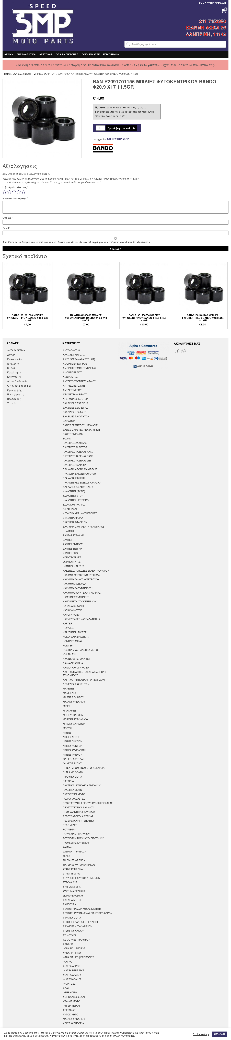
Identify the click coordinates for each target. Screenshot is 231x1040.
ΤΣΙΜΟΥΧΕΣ (69, 935)
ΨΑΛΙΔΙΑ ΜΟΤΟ (71, 1001)
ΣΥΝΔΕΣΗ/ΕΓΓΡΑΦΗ (212, 3)
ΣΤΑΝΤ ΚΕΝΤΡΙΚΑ (73, 869)
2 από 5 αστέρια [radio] (9, 192)
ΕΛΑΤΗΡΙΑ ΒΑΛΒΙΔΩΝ (75, 522)
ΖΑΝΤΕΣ (67, 539)
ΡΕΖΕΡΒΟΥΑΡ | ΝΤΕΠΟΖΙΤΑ (78, 820)
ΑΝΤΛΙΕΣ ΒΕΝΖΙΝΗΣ (74, 385)
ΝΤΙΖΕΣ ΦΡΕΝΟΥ (72, 754)
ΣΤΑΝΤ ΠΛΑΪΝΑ (71, 873)
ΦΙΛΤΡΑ (67, 961)
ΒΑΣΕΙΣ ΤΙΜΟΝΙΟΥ (73, 434)
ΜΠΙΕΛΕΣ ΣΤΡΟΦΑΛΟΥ (75, 719)
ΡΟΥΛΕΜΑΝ (69, 829)
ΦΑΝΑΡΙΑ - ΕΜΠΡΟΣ (74, 948)
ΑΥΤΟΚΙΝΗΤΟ (70, 1014)
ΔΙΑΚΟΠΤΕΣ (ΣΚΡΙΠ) (74, 491)
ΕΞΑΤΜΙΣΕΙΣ (70, 531)
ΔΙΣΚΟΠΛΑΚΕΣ (71, 509)
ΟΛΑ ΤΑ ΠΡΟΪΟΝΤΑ (67, 54)
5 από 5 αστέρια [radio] (23, 192)
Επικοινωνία (14, 359)
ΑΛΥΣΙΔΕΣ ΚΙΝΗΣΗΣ (74, 354)
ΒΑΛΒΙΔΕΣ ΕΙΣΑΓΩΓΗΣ (75, 403)
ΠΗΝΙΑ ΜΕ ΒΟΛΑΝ (73, 772)
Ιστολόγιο (13, 363)
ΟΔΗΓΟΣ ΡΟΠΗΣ (72, 763)
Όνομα (8, 217)
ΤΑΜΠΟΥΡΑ (69, 904)
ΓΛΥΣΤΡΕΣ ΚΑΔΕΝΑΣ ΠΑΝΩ (78, 456)
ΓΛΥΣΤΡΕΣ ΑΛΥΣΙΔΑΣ (75, 443)
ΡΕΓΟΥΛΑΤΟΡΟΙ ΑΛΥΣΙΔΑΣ (78, 816)
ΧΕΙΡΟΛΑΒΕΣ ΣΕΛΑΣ (74, 996)
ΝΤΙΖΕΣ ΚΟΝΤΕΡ (72, 745)
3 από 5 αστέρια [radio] (14, 192)
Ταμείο (11, 403)
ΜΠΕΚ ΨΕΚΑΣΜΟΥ (73, 715)
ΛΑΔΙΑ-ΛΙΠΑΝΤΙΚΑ (73, 663)
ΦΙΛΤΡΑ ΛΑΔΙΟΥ (72, 974)
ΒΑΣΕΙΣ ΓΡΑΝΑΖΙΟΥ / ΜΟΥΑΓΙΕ (80, 425)
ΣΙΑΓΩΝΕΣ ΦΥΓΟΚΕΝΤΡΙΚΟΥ (79, 864)
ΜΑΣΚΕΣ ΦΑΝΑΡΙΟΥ (74, 701)
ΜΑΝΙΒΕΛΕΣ (69, 693)
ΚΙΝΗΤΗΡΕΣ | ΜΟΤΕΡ (75, 632)
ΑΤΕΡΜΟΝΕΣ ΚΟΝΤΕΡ (75, 398)
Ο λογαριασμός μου (19, 385)
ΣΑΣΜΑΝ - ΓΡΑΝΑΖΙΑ (74, 851)
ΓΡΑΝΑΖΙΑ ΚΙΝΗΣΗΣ (74, 478)
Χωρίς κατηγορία (73, 1023)
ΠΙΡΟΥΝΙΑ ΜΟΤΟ (72, 776)
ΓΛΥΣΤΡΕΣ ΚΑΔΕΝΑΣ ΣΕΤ (77, 460)
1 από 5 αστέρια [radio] (5, 192)
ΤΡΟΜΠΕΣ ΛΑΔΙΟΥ (73, 930)
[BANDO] (103, 148)
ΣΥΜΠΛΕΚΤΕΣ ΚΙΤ (73, 886)
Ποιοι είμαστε (15, 394)
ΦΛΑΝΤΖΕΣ (69, 983)
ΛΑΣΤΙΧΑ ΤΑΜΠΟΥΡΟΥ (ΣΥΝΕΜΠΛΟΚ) (84, 679)
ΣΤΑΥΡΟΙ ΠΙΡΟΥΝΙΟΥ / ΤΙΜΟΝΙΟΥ (81, 878)
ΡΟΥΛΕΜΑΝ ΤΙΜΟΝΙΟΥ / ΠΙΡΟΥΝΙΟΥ (83, 838)
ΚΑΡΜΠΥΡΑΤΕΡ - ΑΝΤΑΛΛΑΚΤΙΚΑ (81, 619)
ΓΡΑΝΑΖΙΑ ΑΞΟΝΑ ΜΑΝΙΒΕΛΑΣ (80, 469)
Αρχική (11, 354)
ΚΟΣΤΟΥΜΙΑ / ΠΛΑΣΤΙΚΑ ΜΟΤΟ (80, 650)
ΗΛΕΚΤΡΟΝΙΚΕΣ (72, 557)
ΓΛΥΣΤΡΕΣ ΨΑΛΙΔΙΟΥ (75, 465)
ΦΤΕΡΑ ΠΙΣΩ (70, 992)
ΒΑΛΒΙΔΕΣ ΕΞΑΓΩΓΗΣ (75, 407)
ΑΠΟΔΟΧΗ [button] (219, 1034)
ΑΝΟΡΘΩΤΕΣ (70, 376)
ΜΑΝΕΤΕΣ (68, 688)
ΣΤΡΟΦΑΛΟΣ (70, 882)
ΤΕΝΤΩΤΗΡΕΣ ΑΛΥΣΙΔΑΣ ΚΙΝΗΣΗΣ (82, 908)
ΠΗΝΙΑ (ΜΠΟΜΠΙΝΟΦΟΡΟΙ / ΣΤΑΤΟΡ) (84, 767)
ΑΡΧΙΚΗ (8, 54)
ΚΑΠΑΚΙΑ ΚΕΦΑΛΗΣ (73, 605)
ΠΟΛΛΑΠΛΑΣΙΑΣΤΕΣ (74, 798)
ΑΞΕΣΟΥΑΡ (45, 54)
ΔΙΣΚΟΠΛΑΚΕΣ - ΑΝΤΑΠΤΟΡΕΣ (80, 513)
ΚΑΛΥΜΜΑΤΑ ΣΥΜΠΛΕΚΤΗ (78, 588)
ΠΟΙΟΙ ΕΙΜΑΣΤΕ (91, 54)
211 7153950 (212, 21)
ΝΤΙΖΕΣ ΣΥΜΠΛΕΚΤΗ (74, 750)
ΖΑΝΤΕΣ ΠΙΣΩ (70, 553)
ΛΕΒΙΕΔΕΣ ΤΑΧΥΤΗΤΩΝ (76, 684)
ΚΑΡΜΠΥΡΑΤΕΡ (71, 614)
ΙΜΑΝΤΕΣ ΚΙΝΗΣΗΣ (73, 566)
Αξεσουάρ (69, 1010)
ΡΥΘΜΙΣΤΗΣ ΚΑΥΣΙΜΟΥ (76, 842)
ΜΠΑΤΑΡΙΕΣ (69, 710)
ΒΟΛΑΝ (67, 438)
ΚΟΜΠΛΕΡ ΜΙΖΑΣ (72, 641)
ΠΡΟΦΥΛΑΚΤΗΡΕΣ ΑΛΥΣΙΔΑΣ (79, 812)
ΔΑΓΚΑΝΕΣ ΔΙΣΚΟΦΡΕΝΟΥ (78, 487)
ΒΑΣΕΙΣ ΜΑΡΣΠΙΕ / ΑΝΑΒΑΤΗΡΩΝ (81, 429)
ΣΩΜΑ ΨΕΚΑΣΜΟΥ (73, 895)
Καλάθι (11, 368)
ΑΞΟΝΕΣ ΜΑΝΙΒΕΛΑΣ (75, 394)
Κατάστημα (14, 372)
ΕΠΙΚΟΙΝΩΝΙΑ (111, 54)
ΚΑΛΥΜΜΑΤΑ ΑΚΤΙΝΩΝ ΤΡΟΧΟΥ (81, 579)
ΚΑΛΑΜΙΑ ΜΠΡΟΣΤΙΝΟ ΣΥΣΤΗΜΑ (81, 575)
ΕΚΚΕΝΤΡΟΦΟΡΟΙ (73, 517)
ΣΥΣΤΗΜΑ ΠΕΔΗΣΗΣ (74, 891)
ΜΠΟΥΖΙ (67, 728)
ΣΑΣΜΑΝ (67, 847)
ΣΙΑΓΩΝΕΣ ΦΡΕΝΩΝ (74, 860)
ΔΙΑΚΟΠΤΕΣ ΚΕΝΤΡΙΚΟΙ (76, 500)
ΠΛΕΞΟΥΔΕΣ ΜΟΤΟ (74, 794)
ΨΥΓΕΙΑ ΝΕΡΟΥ (71, 1005)
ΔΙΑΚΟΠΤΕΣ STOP (73, 495)
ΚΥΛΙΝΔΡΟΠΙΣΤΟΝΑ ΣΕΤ (76, 658)
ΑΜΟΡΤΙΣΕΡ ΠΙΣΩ (73, 372)
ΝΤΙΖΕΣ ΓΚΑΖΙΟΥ (72, 741)
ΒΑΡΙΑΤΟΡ (69, 421)
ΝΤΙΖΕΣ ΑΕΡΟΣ (71, 737)
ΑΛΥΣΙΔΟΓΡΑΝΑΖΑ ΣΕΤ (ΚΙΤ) (79, 359)
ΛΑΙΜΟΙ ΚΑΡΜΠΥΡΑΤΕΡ (76, 667)
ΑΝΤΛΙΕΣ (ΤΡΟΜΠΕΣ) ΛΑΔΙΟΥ (79, 381)
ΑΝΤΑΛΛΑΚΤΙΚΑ (26, 54)
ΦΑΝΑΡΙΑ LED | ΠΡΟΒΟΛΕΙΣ (78, 957)
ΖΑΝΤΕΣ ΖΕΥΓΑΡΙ (73, 548)
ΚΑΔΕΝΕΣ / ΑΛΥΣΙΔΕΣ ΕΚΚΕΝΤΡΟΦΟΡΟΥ (86, 570)
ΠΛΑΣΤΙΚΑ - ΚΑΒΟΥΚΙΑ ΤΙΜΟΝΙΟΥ (81, 785)
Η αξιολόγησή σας (15, 198)
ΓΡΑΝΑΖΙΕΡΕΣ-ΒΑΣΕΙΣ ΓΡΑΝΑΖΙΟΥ (82, 482)
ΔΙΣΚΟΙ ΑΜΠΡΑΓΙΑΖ (74, 504)
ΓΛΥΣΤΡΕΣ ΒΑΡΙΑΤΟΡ (75, 447)
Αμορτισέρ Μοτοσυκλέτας (79, 368)
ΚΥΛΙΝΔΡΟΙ (69, 654)
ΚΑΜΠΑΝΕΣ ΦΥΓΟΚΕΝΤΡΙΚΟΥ (79, 601)
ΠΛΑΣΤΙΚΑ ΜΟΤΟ (72, 789)
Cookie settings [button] (201, 1034)
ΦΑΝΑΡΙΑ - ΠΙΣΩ (72, 952)
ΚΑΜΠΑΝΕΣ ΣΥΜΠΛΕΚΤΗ (76, 597)
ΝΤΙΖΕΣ (67, 732)
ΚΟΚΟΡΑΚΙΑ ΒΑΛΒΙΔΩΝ (76, 636)
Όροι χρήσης (14, 390)
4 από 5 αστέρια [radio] (19, 192)
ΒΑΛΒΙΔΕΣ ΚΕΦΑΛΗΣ (74, 412)
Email (6, 228)
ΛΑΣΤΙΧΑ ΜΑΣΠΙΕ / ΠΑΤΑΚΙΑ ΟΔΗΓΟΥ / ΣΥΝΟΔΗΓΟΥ (84, 673)
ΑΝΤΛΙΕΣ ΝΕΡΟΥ (72, 390)
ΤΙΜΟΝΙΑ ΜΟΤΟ (72, 917)
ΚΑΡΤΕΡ (67, 623)
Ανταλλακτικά (22, 73)
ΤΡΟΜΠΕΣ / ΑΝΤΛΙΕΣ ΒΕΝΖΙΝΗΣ (80, 922)
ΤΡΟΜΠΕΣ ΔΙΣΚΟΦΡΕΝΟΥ (77, 926)
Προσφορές (14, 398)
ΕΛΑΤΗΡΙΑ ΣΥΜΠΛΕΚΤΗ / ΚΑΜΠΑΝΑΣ (83, 526)
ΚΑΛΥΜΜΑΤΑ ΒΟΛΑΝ (74, 583)
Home (7, 73)
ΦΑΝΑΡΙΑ (68, 944)
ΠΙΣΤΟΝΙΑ (68, 781)
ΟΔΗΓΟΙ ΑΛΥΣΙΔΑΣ (73, 759)
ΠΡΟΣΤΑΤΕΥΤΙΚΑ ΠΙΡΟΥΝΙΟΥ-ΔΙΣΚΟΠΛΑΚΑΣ (87, 803)
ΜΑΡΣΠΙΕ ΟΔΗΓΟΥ (73, 697)
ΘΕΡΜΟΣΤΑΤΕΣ (71, 561)
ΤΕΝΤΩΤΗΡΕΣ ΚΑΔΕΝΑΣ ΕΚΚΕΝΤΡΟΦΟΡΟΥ (87, 913)
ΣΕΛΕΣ (66, 856)
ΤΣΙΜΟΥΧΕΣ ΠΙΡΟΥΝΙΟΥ (76, 939)
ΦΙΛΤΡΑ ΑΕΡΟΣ (71, 966)
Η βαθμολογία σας (15, 187)
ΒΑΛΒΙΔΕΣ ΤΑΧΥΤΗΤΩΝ (76, 416)
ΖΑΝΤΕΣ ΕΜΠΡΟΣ (73, 544)
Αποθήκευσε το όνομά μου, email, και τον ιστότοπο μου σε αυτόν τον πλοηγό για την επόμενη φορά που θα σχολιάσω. (77, 242)
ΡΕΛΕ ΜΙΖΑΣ (70, 825)
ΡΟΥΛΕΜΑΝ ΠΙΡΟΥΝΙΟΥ (76, 834)
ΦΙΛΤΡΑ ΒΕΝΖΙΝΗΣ (73, 970)
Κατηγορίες (14, 376)
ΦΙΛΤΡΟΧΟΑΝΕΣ (72, 979)
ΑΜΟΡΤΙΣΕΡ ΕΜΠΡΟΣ (75, 363)
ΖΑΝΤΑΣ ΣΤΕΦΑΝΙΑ (73, 535)
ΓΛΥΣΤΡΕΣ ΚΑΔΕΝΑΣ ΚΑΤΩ (78, 451)
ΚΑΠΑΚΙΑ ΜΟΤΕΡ (72, 610)
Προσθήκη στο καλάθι (121, 128)
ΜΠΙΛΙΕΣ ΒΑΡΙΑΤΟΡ (44, 73)
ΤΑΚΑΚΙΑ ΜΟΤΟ (72, 900)
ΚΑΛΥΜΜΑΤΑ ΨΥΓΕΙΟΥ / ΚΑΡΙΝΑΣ (81, 592)
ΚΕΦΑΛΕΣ (68, 628)
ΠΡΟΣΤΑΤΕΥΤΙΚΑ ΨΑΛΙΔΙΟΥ (78, 807)
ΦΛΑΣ (66, 988)
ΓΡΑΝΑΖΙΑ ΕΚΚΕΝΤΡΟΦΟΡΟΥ (79, 473)
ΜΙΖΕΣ (66, 706)
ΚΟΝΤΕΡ (68, 645)
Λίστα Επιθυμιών (17, 381)
